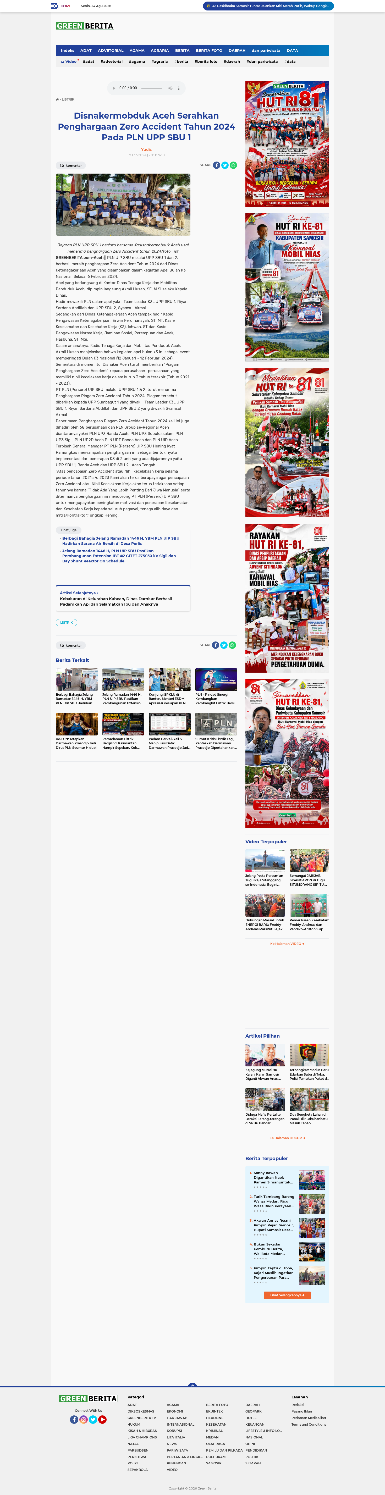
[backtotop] (192, 1387)
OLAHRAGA (215, 1444)
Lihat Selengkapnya (286, 1295)
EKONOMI (175, 1411)
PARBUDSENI (139, 1450)
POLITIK (251, 1457)
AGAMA (137, 50)
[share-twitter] (225, 165)
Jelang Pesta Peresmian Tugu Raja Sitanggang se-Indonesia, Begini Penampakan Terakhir (264, 880)
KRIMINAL (214, 1431)
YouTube (106, 1426)
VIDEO (172, 1470)
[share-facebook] (216, 165)
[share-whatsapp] (233, 165)
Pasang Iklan (302, 1411)
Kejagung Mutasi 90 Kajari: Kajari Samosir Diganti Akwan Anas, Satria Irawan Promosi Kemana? (263, 1074)
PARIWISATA (177, 1450)
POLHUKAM (216, 1457)
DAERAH (237, 50)
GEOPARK (253, 1411)
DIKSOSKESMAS (141, 1411)
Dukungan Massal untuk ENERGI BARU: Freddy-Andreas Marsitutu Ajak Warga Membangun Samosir (264, 924)
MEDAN (212, 1437)
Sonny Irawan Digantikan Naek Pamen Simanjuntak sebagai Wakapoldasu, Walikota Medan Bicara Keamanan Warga (274, 1178)
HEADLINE (214, 1418)
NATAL (133, 1444)
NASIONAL (254, 1437)
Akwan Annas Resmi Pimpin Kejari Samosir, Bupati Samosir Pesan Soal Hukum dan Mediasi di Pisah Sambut (274, 1225)
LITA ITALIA (176, 1437)
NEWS (172, 1444)
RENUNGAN (176, 1463)
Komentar (73, 166)
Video (70, 61)
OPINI (250, 1444)
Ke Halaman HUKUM (286, 1138)
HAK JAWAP (177, 1418)
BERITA (182, 50)
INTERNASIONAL (180, 1424)
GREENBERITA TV (142, 1418)
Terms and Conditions (309, 1424)
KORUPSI (174, 1431)
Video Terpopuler (266, 842)
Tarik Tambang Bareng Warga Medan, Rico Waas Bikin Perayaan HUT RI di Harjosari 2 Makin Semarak (274, 1201)
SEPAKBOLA (138, 1470)
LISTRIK (66, 622)
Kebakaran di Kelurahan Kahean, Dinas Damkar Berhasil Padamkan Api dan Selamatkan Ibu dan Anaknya (116, 601)
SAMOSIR (214, 1463)
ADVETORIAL (110, 50)
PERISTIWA (137, 1457)
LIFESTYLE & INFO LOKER (265, 1431)
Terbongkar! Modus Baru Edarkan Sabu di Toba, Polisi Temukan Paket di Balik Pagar (309, 1074)
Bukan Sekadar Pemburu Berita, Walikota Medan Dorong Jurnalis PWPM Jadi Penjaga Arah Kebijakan (274, 1249)
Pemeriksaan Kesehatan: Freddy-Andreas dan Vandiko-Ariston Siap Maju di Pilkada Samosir (309, 924)
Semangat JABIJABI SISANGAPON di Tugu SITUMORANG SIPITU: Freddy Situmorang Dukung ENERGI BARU (308, 880)
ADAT (86, 50)
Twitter (95, 1426)
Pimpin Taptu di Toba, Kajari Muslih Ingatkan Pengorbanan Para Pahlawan (274, 1273)
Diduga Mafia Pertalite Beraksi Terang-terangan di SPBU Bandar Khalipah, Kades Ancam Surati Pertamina (264, 1119)
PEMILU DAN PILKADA (224, 1450)
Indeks (67, 50)
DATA (292, 50)
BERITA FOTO (209, 50)
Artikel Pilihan (262, 1036)
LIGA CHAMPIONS (142, 1437)
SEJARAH (253, 1463)
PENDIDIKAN (256, 1450)
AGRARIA (160, 50)
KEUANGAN (255, 1424)
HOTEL (250, 1418)
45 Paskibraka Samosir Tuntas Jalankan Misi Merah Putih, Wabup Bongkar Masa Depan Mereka (270, 6)
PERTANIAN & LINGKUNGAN (186, 1457)
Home (65, 6)
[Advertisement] (287, 989)
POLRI (133, 1463)
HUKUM (134, 1424)
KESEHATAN (216, 1424)
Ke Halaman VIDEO (286, 944)
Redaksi (298, 1405)
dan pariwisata (266, 50)
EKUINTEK (214, 1411)
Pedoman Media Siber (309, 1418)
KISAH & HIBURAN (142, 1431)
